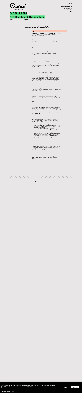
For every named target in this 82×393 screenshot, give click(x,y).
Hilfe (71, 11)
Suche (70, 3)
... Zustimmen (75, 387)
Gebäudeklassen (68, 8)
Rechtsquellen (68, 5)
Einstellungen (66, 387)
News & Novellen (67, 9)
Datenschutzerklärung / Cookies (8, 391)
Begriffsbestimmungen (67, 6)
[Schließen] (81, 383)
